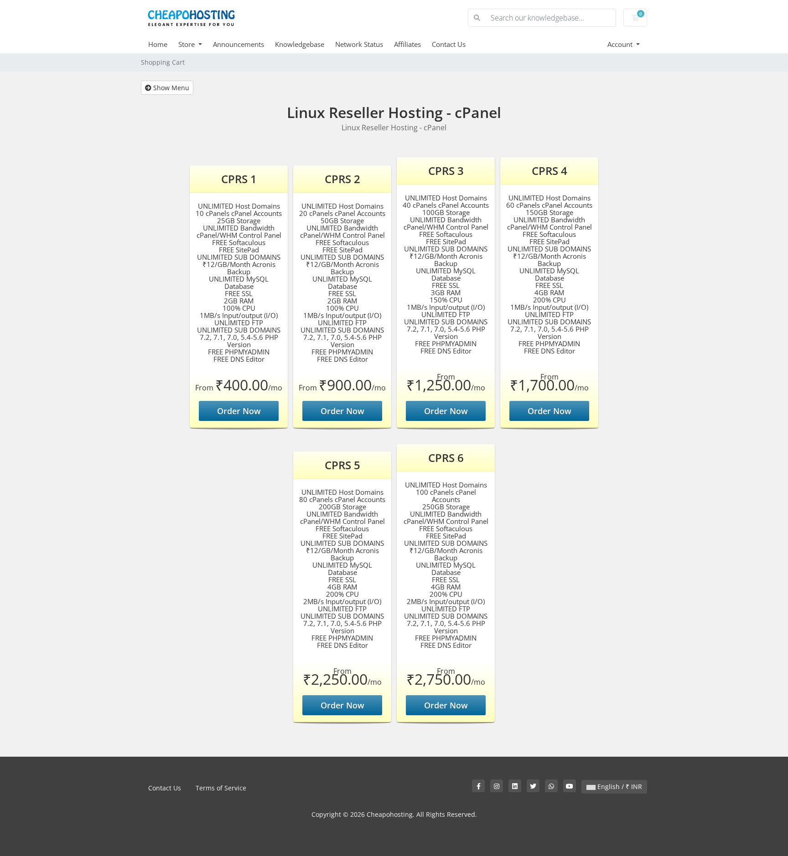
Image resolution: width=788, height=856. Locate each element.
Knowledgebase (299, 44)
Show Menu (170, 87)
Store (187, 44)
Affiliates (407, 44)
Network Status (359, 44)
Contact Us (449, 44)
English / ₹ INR (619, 786)
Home (157, 44)
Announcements (238, 44)
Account (620, 44)
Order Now (239, 410)
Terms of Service (221, 788)
